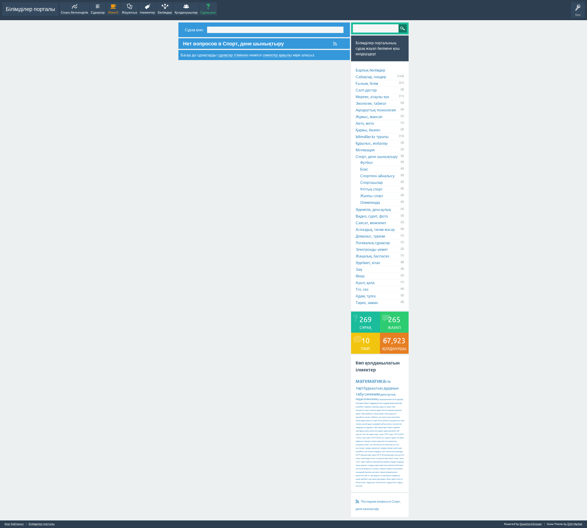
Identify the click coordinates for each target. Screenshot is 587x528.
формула (369, 414)
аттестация (383, 403)
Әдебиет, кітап (368, 263)
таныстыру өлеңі (389, 417)
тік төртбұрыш (373, 476)
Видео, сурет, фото (372, 216)
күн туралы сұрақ (388, 438)
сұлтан (358, 448)
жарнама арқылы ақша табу (383, 407)
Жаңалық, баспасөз (372, 256)
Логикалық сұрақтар (373, 243)
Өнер (360, 276)
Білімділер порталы (30, 9)
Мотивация (365, 150)
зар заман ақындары (377, 479)
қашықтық (392, 441)
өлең (374, 399)
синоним (372, 394)
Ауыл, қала (365, 283)
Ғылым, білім (367, 83)
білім (380, 421)
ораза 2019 (376, 455)
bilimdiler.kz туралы (372, 137)
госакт (396, 458)
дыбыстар (387, 421)
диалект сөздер (367, 465)
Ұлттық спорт (371, 189)
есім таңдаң (397, 482)
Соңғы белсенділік (74, 12)
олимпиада (365, 458)
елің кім (359, 486)
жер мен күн (383, 441)
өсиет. (376, 434)
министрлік (390, 452)
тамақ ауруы (379, 414)
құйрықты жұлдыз (363, 441)
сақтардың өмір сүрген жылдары (369, 431)
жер (402, 421)
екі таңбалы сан (374, 417)
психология (396, 403)
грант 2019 (384, 434)
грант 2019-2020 (373, 438)
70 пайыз (400, 438)
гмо (402, 455)
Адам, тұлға (366, 296)
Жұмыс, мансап (369, 117)
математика (371, 381)
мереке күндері (389, 462)
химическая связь (372, 472)
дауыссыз (396, 421)
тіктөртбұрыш (386, 476)
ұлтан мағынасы (387, 445)
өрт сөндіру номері (385, 448)
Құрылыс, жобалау (372, 143)
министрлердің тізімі (376, 452)
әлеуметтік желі (362, 410)
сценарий (376, 424)
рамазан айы (366, 455)
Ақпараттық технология (376, 110)
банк (398, 417)
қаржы (363, 421)
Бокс (364, 169)
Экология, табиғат (371, 103)
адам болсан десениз (386, 410)
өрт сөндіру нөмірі (369, 448)
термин (383, 469)
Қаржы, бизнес (368, 130)
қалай (364, 424)
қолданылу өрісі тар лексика (367, 445)
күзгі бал (364, 403)
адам (370, 424)
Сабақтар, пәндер (371, 77)
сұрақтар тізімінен (233, 55)
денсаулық (388, 394)
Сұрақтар (98, 12)
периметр (396, 476)
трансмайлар (377, 462)
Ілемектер (147, 12)
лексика (373, 410)
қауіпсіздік (397, 448)
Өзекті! (113, 12)
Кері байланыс (14, 524)
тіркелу (359, 424)
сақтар (358, 434)
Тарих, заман (367, 303)
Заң (359, 269)
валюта (369, 421)
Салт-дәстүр (366, 90)
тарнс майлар (366, 462)
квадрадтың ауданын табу (367, 427)
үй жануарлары (388, 455)
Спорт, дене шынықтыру (377, 157)
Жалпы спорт (371, 196)
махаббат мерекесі (364, 407)
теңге (375, 421)
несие (358, 421)
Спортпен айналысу (377, 176)
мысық (398, 455)
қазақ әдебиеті (362, 479)
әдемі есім (395, 479)
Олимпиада (370, 202)
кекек (388, 479)
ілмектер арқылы (277, 55)
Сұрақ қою (208, 12)
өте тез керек (368, 434)
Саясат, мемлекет (371, 223)
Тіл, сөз (362, 289)
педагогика (363, 399)
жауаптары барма (385, 427)
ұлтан (396, 445)
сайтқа (383, 424)
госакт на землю (377, 458)
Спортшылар (371, 182)
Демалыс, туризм (370, 236)
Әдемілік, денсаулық (373, 209)
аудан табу (360, 414)
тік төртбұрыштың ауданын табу (377, 387)
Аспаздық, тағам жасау (375, 229)
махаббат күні (362, 452)
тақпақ (372, 403)
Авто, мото (365, 123)
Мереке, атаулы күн (372, 97)
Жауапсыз (129, 12)
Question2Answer (531, 523)
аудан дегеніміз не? (391, 431)
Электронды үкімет (372, 249)
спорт (358, 458)
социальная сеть (387, 399)
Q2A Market (574, 523)
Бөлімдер (165, 12)
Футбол (366, 162)
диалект (398, 410)
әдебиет (396, 427)
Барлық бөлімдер (370, 70)
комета (374, 441)
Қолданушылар (186, 12)
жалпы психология (393, 424)
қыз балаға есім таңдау (382, 482)
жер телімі (389, 458)
